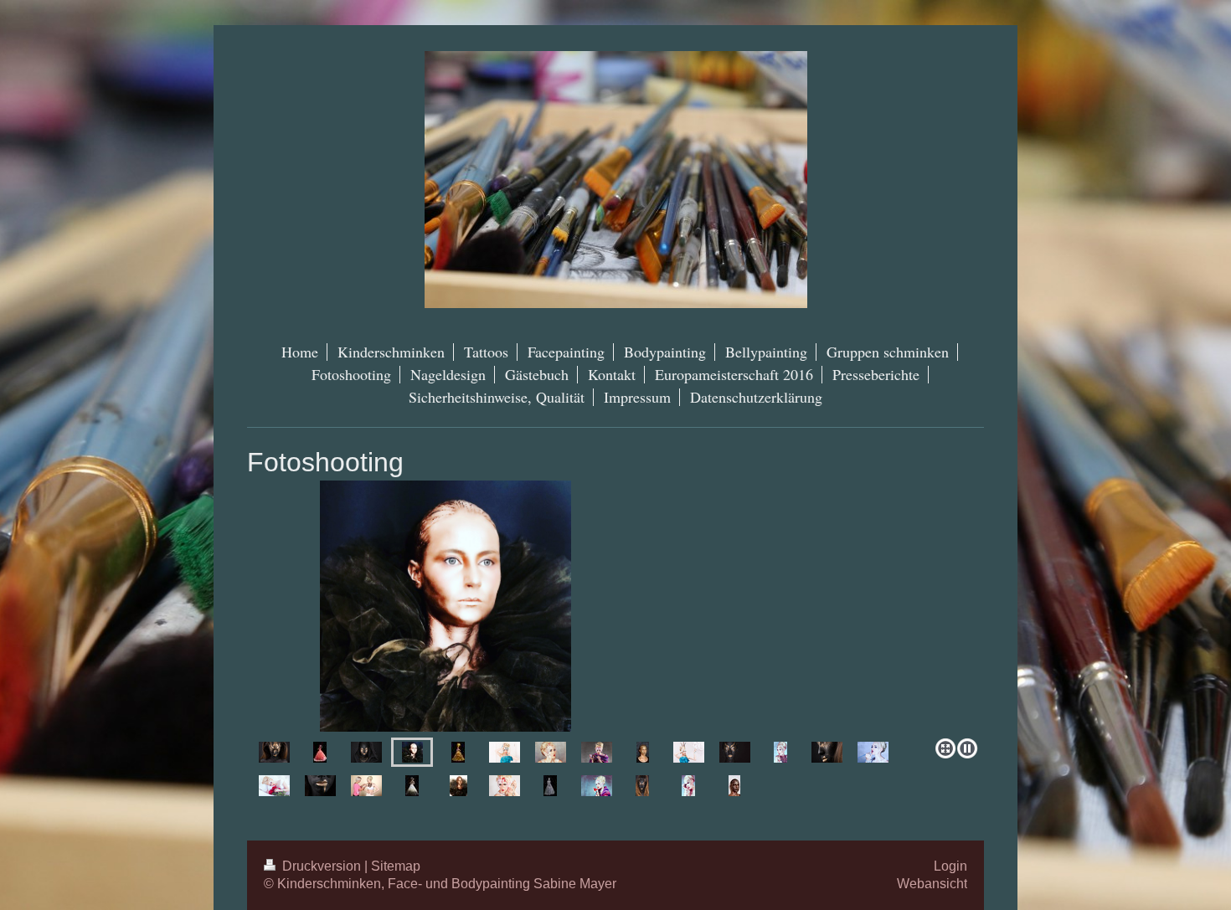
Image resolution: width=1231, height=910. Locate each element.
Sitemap (395, 865)
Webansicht (932, 883)
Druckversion (321, 865)
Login (950, 865)
